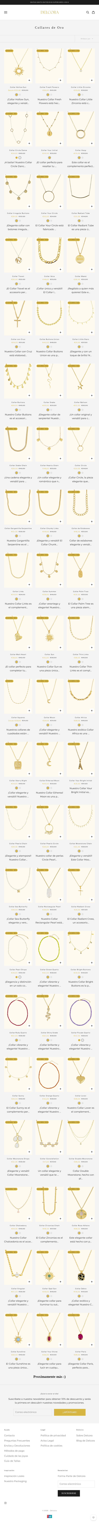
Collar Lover (80, 1096)
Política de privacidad (53, 1435)
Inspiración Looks (14, 1476)
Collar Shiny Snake (49, 1033)
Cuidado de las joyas (16, 1456)
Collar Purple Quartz (80, 1033)
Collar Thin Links (81, 654)
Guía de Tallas (12, 1461)
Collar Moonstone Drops (18, 1159)
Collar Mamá (80, 276)
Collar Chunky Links (49, 528)
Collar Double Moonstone (80, 1159)
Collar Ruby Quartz (18, 1033)
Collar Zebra (80, 1289)
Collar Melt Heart (18, 654)
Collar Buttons (18, 402)
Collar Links (18, 591)
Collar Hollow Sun (18, 87)
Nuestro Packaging (15, 1481)
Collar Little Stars (80, 339)
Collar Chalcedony (18, 1225)
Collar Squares (18, 717)
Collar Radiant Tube (81, 213)
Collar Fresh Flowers (49, 87)
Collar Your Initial (49, 150)
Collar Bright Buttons (81, 970)
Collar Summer (49, 591)
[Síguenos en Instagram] (5, 1503)
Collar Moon (49, 717)
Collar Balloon (80, 402)
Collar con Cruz (18, 339)
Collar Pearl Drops (18, 970)
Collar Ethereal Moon (49, 781)
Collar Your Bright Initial (80, 781)
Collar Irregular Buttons (18, 213)
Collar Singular (18, 1289)
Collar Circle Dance (18, 150)
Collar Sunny (18, 1096)
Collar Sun (49, 654)
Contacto (9, 1435)
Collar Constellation (49, 1159)
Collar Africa (81, 717)
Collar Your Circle (49, 213)
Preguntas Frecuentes (17, 1440)
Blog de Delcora (85, 1440)
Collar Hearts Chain (49, 465)
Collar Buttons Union (49, 339)
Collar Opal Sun (49, 1289)
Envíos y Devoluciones (17, 1445)
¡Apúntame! (70, 1412)
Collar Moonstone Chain (81, 843)
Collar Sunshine (18, 1352)
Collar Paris (80, 1352)
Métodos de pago (14, 1450)
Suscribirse (68, 1493)
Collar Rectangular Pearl (49, 907)
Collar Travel (18, 276)
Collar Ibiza (49, 276)
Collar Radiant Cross (80, 907)
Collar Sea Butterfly (18, 907)
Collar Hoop (80, 150)
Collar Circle (81, 465)
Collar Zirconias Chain (49, 1225)
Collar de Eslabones (81, 528)
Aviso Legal (47, 1440)
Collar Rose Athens (81, 1225)
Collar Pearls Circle (49, 843)
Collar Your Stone (49, 1352)
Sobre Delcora (84, 1435)
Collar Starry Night (18, 781)
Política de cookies (51, 1445)
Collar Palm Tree (81, 591)
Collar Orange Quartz (49, 1096)
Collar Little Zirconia (80, 87)
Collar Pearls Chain (18, 843)
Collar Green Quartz (49, 970)
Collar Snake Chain (18, 465)
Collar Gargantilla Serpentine (18, 528)
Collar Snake (49, 402)
